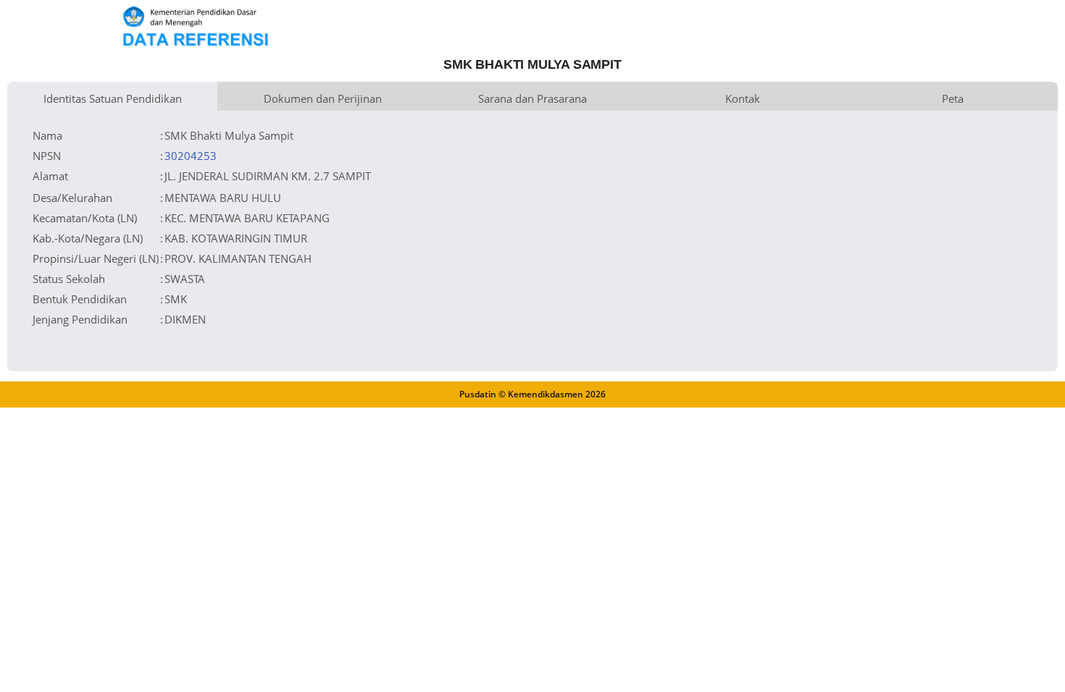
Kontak (742, 98)
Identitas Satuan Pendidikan (112, 98)
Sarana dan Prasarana (532, 98)
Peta (953, 98)
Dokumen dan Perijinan (323, 98)
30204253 (190, 155)
